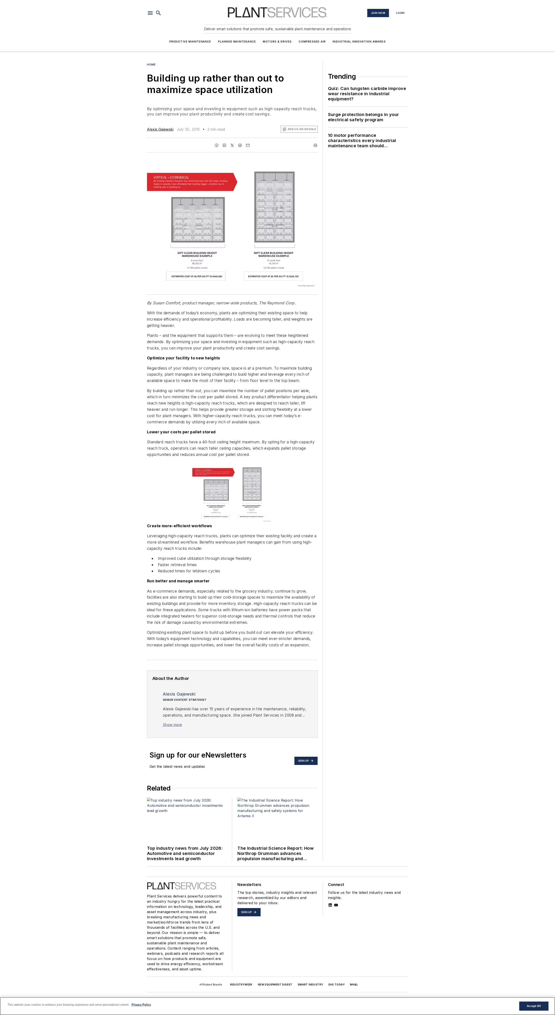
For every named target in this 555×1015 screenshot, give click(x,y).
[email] (248, 145)
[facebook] (216, 145)
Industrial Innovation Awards (359, 41)
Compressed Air (312, 41)
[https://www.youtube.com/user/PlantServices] (336, 905)
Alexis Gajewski (160, 129)
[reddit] (240, 145)
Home (151, 64)
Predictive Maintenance (190, 41)
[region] (277, 1006)
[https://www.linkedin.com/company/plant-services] (330, 905)
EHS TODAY (336, 984)
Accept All (534, 1006)
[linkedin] (224, 145)
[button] (150, 13)
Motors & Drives (277, 41)
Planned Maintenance (237, 41)
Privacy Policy (141, 1004)
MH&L (354, 984)
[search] (158, 13)
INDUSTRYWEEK (241, 984)
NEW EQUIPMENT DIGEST (275, 984)
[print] (315, 145)
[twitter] (232, 145)
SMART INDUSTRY (310, 984)
